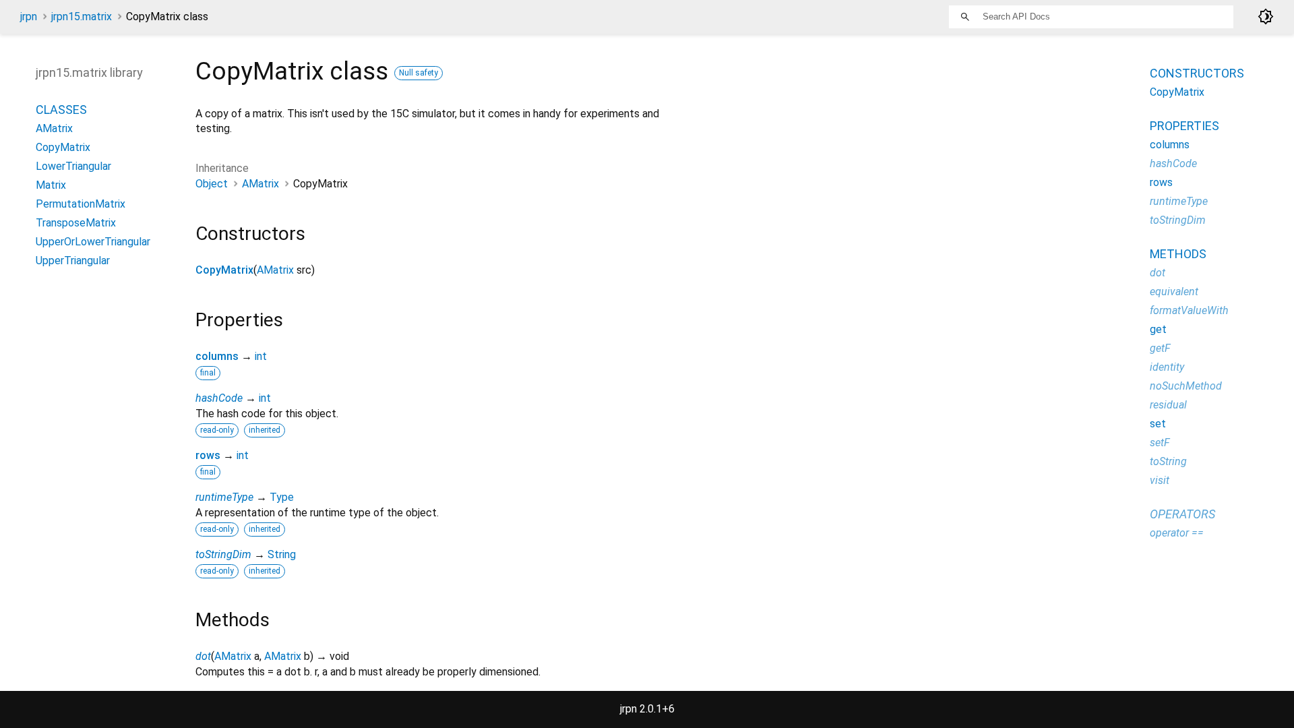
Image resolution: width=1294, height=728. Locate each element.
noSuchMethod (1186, 386)
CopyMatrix (224, 270)
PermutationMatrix (80, 204)
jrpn (28, 16)
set (1158, 423)
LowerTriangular (73, 166)
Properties (1184, 126)
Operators (1182, 514)
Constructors (1197, 73)
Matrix (51, 185)
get (1158, 329)
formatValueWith (1189, 310)
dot (203, 656)
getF (1160, 348)
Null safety (418, 73)
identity (1167, 367)
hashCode (219, 398)
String (282, 554)
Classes (61, 109)
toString (1168, 461)
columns (217, 356)
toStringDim (223, 554)
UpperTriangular (73, 260)
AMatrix (260, 183)
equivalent (1174, 291)
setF (1160, 442)
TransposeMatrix (76, 222)
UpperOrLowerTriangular (93, 241)
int (261, 356)
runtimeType (224, 497)
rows (207, 455)
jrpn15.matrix (81, 16)
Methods (1178, 254)
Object (211, 183)
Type (282, 497)
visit (1159, 480)
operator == (1177, 532)
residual (1168, 404)
